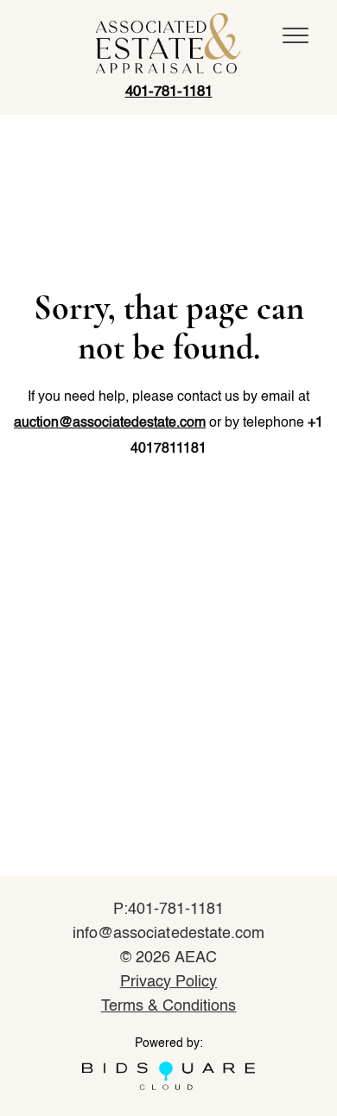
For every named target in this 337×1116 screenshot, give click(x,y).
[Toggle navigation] (295, 35)
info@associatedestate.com (168, 934)
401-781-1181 (169, 92)
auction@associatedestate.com (110, 423)
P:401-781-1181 (169, 909)
